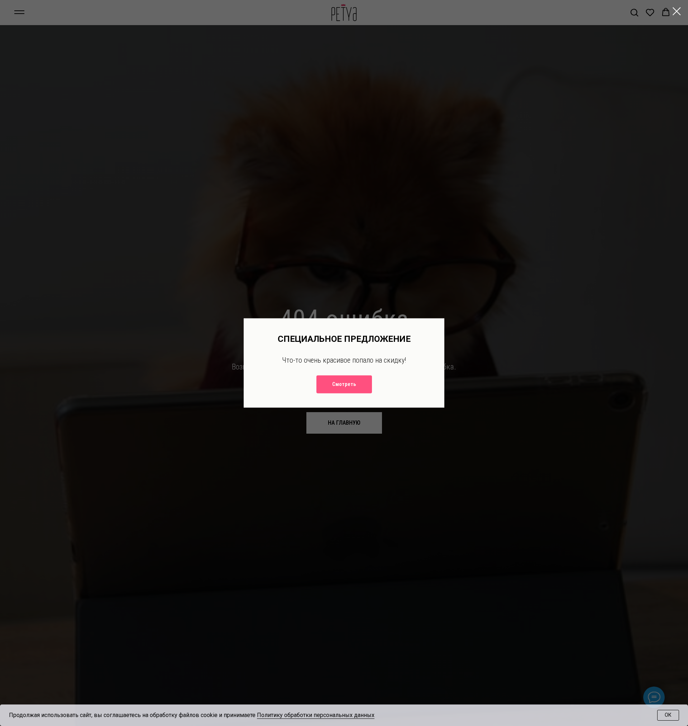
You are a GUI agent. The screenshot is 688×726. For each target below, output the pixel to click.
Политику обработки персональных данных (315, 715)
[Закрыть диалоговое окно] (676, 11)
